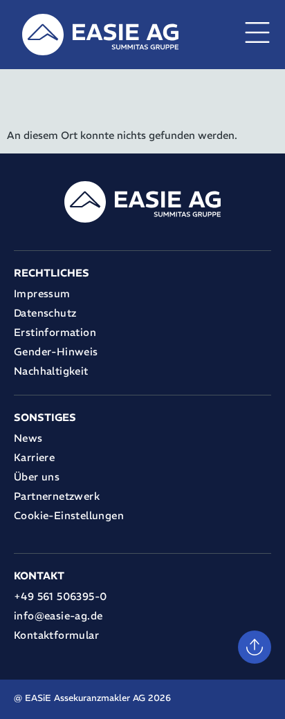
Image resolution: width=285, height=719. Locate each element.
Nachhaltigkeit (51, 370)
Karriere (34, 457)
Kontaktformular (56, 635)
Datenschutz (45, 312)
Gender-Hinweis (56, 351)
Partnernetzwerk (57, 496)
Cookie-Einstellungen (69, 515)
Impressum (42, 293)
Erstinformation (55, 332)
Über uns (36, 476)
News (28, 438)
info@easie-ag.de (58, 615)
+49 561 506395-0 (60, 596)
